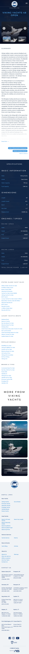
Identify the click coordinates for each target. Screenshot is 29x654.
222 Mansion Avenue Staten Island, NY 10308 (7, 576)
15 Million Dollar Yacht (7, 287)
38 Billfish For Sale (6, 345)
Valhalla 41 (4, 373)
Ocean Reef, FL (17, 621)
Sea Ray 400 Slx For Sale (7, 370)
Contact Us (5, 562)
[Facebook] (9, 638)
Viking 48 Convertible (7, 355)
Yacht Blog (4, 546)
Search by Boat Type (7, 527)
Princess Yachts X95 (6, 379)
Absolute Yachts (6, 505)
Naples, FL (4, 609)
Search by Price (6, 529)
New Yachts (5, 498)
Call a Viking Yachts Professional (17, 148)
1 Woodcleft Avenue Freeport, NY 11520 (18, 575)
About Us (4, 551)
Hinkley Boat (4, 327)
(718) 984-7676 (5, 579)
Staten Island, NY (6, 571)
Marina (16, 537)
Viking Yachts (5, 501)
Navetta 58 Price (5, 310)
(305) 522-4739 (17, 626)
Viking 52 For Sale (6, 375)
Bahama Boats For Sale (7, 351)
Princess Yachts (6, 503)
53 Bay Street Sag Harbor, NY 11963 (6, 601)
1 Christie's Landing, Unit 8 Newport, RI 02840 (20, 588)
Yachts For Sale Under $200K (9, 293)
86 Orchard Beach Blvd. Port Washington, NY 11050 (7, 626)
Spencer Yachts (5, 321)
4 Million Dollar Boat (6, 308)
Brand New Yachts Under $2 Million (10, 300)
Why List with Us (6, 556)
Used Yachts (5, 516)
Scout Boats (17, 501)
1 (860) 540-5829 (17, 616)
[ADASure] (14, 642)
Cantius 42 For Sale (6, 349)
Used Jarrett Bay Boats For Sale (9, 332)
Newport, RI (16, 584)
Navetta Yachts (5, 306)
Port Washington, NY (7, 621)
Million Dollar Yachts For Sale (9, 285)
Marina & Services (6, 534)
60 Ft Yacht (4, 304)
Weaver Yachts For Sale (7, 334)
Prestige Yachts (6, 507)
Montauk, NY (5, 584)
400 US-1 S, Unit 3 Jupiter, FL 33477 (18, 600)
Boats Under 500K (6, 289)
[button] (4, 28)
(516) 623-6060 (17, 578)
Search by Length (18, 519)
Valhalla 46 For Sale (6, 377)
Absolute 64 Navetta (6, 291)
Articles (16, 546)
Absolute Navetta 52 (6, 302)
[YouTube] (17, 638)
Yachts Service (5, 537)
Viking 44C (4, 358)
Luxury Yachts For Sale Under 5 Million (11, 298)
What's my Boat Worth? (20, 151)
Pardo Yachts (5, 511)
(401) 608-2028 (17, 591)
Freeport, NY (16, 571)
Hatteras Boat (5, 319)
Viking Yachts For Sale (7, 295)
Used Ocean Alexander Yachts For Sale (11, 328)
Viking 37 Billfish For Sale (8, 347)
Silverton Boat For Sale (7, 325)
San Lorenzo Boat (6, 330)
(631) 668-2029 (5, 591)
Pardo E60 (4, 371)
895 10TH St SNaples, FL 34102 (6, 613)
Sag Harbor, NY (6, 596)
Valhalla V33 (4, 383)
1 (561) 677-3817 (17, 602)
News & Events (6, 543)
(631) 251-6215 (5, 604)
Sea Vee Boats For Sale (7, 323)
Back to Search (23, 153)
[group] (14, 33)
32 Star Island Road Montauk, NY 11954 (7, 588)
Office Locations (6, 558)
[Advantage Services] (14, 651)
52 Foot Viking (5, 357)
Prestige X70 (4, 381)
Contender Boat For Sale (8, 368)
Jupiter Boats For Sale (7, 336)
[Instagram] (13, 638)
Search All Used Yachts (6, 520)
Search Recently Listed (6, 523)
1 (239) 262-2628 (6, 616)
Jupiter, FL (16, 596)
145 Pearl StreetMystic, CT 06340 (17, 613)
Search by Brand (6, 525)
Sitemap (16, 554)
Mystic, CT (16, 609)
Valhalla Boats (5, 509)
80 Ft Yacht (4, 297)
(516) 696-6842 (5, 630)
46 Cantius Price (5, 353)
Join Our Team (5, 560)
